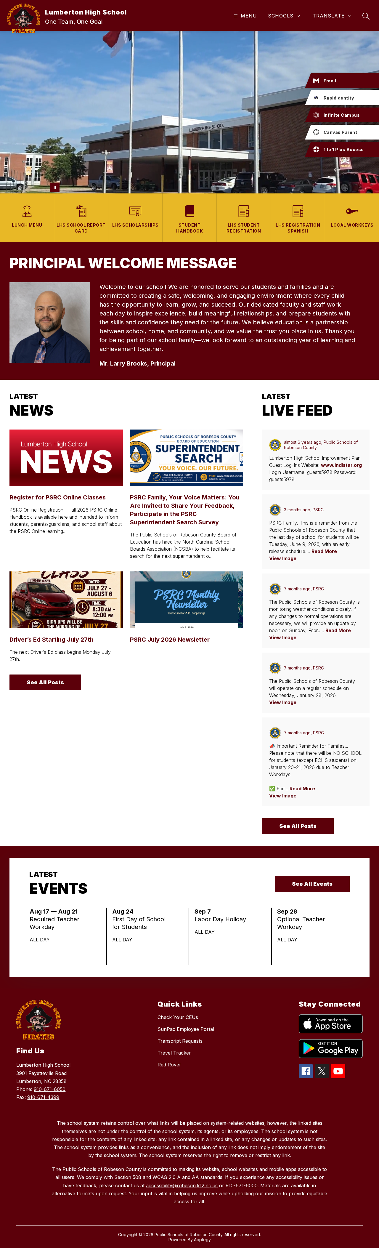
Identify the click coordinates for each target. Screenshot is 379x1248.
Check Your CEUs (178, 1017)
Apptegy (202, 1239)
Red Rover (169, 1065)
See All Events (312, 884)
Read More (324, 551)
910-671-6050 (49, 1089)
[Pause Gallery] (55, 187)
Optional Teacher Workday (301, 923)
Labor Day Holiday (222, 919)
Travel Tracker (174, 1053)
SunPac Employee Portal (186, 1029)
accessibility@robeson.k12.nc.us (182, 1185)
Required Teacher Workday (54, 923)
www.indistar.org (341, 465)
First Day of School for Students (139, 923)
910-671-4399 (43, 1097)
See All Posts (45, 682)
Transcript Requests (180, 1041)
